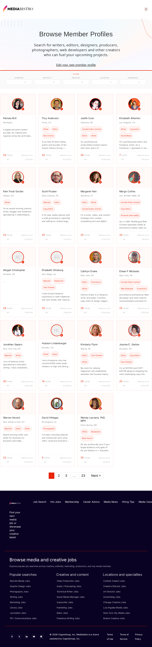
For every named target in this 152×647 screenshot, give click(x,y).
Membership (72, 501)
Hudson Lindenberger (54, 343)
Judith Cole (87, 118)
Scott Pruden (49, 191)
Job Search (39, 501)
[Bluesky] (33, 636)
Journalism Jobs (18, 613)
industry (76, 78)
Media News (111, 501)
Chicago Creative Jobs (114, 602)
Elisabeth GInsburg (52, 270)
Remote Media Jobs (20, 581)
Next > (96, 475)
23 (83, 475)
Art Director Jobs (111, 591)
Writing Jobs (16, 597)
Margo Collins (127, 191)
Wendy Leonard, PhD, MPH (93, 419)
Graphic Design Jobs (20, 586)
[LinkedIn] (26, 636)
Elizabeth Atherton (129, 118)
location (104, 78)
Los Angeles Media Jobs (115, 607)
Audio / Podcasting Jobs (69, 586)
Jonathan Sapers (12, 344)
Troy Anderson (50, 118)
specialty (47, 78)
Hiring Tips (128, 501)
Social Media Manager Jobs (71, 597)
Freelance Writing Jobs (68, 618)
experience (133, 78)
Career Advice (91, 501)
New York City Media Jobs (116, 613)
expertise (19, 78)
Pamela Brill (9, 118)
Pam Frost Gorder (13, 191)
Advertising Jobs (111, 597)
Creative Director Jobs (114, 586)
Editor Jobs (62, 613)
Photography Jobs (19, 591)
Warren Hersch (11, 417)
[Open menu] (146, 9)
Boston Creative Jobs (114, 618)
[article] (18, 129)
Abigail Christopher (14, 270)
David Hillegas (50, 417)
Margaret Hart (88, 191)
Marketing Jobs (18, 602)
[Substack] (41, 636)
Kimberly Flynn (89, 344)
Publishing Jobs (64, 607)
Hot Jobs (55, 501)
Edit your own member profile (76, 65)
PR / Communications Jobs (23, 618)
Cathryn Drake (89, 271)
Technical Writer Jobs (67, 591)
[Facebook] (12, 636)
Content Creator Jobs (114, 581)
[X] (19, 636)
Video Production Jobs (68, 581)
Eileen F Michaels (129, 271)
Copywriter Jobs (65, 602)
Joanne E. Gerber (129, 344)
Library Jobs (16, 607)
